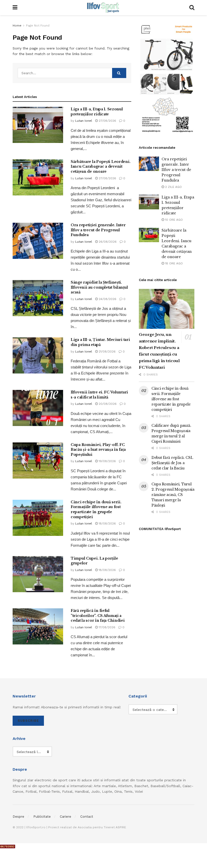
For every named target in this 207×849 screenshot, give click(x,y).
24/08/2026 (107, 299)
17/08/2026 (106, 627)
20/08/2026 (107, 404)
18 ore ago (173, 263)
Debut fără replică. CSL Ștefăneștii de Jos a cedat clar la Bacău (172, 462)
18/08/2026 (107, 523)
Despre (18, 816)
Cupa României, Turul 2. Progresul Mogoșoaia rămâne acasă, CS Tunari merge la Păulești (172, 495)
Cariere (65, 816)
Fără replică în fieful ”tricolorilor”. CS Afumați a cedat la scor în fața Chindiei (98, 615)
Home (17, 25)
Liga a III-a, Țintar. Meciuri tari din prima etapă (100, 342)
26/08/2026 (107, 241)
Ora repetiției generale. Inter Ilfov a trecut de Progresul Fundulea (98, 230)
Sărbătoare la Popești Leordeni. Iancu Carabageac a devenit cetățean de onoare (100, 166)
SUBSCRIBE (28, 720)
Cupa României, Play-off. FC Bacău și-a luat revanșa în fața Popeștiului (98, 449)
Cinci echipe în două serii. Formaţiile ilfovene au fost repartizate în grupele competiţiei (96, 509)
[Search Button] (119, 73)
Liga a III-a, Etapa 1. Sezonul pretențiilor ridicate (97, 111)
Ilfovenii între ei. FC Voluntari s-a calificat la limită (99, 394)
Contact (86, 816)
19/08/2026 (107, 461)
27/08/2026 (107, 120)
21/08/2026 (107, 351)
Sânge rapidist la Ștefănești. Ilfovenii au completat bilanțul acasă (99, 287)
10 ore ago (173, 219)
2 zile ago (173, 187)
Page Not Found (37, 25)
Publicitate (42, 816)
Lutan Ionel (83, 120)
